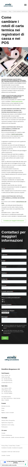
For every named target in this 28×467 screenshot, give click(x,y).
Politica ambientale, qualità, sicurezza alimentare (12, 437)
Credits (17, 445)
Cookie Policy (12, 445)
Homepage (4, 11)
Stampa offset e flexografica (8, 420)
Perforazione (4, 426)
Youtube (8, 455)
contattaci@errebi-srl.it (6, 382)
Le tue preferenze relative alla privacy (15, 462)
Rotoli (2, 410)
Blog (10, 11)
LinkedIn (3, 455)
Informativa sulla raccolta (9, 465)
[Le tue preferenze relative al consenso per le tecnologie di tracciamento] (25, 464)
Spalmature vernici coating (7, 424)
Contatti (3, 433)
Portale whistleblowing (6, 435)
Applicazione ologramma (7, 422)
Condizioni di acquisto (17, 447)
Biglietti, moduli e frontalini (7, 412)
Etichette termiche (5, 406)
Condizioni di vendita (6, 447)
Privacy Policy (4, 445)
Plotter (3, 408)
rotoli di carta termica (16, 101)
